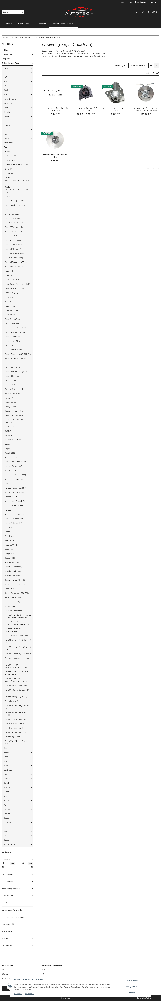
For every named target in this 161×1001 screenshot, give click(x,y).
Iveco (6, 130)
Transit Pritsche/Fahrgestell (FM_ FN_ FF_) (17, 713)
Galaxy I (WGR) (10, 402)
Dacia (6, 757)
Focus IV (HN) (10, 385)
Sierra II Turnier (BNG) (13, 597)
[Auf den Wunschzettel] (64, 89)
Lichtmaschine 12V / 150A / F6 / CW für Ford (55, 109)
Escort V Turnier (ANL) (13, 245)
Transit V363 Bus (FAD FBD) (15, 732)
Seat (5, 86)
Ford (5, 147)
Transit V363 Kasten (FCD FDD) (16, 737)
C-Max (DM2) (10, 160)
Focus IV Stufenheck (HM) (15, 389)
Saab (6, 831)
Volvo (6, 761)
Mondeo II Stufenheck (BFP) (15, 475)
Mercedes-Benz (10, 99)
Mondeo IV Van (10, 510)
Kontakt (154, 2)
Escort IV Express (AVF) (14, 227)
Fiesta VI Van (10, 306)
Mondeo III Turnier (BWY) (14, 492)
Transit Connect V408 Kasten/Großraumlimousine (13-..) (17, 666)
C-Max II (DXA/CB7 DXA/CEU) (16, 165)
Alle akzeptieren (131, 980)
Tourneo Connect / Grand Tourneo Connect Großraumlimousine (18, 616)
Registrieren (142, 2)
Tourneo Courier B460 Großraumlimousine (13, 630)
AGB (43, 974)
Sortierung (119, 65)
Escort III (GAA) (10, 210)
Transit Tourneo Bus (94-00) (15, 724)
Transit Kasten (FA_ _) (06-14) (16, 697)
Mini (5, 73)
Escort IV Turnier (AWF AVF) (15, 231)
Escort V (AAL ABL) (12, 236)
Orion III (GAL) (10, 536)
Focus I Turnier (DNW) (13, 337)
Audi (5, 81)
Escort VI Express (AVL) (14, 258)
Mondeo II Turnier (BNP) (14, 479)
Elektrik (5, 50)
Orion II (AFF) (9, 532)
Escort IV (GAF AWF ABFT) (15, 223)
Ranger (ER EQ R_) (12, 549)
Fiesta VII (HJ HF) (11, 310)
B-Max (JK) (9, 151)
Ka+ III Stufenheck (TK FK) (14, 440)
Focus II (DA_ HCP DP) (13, 341)
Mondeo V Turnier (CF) (13, 523)
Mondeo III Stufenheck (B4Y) (15, 488)
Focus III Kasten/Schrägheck (16, 372)
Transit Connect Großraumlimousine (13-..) (17, 659)
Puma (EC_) (9, 541)
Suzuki (6, 783)
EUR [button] (122, 2)
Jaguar (6, 827)
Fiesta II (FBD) (10, 271)
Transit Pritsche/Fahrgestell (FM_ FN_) (17, 707)
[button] (137, 12)
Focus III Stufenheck (12, 376)
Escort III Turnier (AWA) (13, 218)
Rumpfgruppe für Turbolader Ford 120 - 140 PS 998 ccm (146, 109)
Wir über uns (7, 970)
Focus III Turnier (11, 380)
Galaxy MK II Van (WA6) (14, 415)
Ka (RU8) (8, 431)
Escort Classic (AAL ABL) (14, 201)
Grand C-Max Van (11, 427)
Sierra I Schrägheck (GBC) (15, 584)
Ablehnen (131, 993)
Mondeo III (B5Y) (11, 484)
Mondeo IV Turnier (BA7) (14, 505)
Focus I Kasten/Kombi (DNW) (16, 328)
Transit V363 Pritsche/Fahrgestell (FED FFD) (17, 742)
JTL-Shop (148, 998)
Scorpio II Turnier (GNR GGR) (15, 580)
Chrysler (7, 112)
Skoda (6, 90)
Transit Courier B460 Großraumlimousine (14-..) (17, 673)
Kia (5, 805)
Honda (6, 801)
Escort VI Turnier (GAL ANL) (15, 267)
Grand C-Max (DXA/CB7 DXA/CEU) (14, 421)
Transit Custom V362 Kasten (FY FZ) (17, 691)
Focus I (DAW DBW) (12, 323)
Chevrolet (7, 822)
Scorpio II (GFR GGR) (12, 576)
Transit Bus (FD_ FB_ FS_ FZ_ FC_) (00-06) (18, 648)
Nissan (6, 792)
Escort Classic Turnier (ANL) (15, 205)
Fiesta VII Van (10, 315)
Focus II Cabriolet (11, 345)
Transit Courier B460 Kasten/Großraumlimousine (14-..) (17, 680)
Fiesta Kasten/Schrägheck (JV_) (17, 288)
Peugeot (7, 125)
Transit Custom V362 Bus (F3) (16, 686)
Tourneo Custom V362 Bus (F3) (16, 636)
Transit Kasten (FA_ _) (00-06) (16, 701)
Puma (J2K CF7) (11, 545)
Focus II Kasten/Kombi (13, 350)
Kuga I (7, 444)
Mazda (6, 796)
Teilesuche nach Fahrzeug (12, 63)
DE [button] (131, 2)
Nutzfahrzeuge (9, 844)
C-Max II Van (9, 169)
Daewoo (7, 814)
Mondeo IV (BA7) (11, 497)
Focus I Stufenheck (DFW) (15, 332)
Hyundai (7, 809)
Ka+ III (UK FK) (10, 435)
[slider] (2, 866)
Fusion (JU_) (9, 398)
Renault (7, 752)
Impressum (18, 994)
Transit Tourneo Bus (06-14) (15, 719)
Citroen (6, 116)
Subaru (6, 818)
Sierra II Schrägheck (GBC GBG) (17, 593)
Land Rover (8, 770)
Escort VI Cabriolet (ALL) (14, 253)
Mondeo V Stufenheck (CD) (15, 519)
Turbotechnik (7, 54)
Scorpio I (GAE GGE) (12, 562)
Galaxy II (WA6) (10, 407)
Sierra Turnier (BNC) (12, 602)
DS (5, 121)
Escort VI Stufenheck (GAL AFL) (17, 262)
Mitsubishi (7, 787)
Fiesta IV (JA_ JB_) (12, 280)
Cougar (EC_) (10, 173)
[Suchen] (23, 12)
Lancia (6, 138)
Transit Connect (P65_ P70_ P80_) (18, 654)
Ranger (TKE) (10, 558)
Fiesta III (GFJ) (10, 275)
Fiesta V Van (9, 297)
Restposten (6, 59)
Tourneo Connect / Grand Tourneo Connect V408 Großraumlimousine (18, 623)
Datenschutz (29, 994)
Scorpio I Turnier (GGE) (13, 571)
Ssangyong (8, 103)
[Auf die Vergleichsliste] (64, 83)
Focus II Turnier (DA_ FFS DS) (16, 358)
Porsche (7, 95)
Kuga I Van (9, 449)
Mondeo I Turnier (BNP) (13, 466)
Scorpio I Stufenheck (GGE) (15, 567)
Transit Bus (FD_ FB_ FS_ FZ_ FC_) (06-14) (18, 641)
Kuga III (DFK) (10, 453)
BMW (6, 68)
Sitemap (5, 974)
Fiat (5, 134)
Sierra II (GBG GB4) (12, 589)
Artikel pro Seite (136, 65)
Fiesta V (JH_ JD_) (12, 293)
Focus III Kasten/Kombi (14, 367)
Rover (6, 766)
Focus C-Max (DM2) (12, 319)
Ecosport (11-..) (10, 196)
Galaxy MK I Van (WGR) (14, 411)
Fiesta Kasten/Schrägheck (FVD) (17, 284)
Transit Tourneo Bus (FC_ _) (15, 728)
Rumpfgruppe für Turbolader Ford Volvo (55, 156)
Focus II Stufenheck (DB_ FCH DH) (18, 354)
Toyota (6, 774)
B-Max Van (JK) (10, 156)
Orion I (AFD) (9, 527)
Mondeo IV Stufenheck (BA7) (16, 501)
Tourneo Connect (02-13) (14, 611)
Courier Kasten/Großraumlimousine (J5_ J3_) (17, 189)
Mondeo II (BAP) (11, 470)
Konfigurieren (131, 986)
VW (5, 77)
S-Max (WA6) (10, 606)
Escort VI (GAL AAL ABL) (14, 249)
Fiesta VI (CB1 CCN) (12, 302)
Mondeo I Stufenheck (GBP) (15, 462)
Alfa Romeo (8, 143)
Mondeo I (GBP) (11, 457)
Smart (6, 108)
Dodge (6, 840)
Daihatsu (7, 779)
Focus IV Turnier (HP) (13, 394)
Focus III (8, 363)
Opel (6, 748)
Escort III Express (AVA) (13, 214)
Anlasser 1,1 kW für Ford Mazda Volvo (115, 109)
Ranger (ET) (9, 554)
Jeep (6, 836)
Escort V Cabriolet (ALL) (14, 240)
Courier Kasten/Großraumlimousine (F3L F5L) (17, 180)
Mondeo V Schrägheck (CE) (15, 514)
